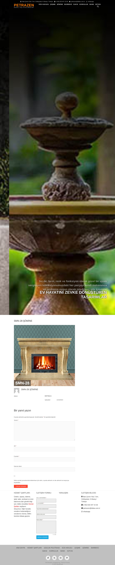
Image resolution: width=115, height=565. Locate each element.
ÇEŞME (53, 4)
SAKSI (75, 4)
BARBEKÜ (68, 4)
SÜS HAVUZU (44, 4)
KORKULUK (83, 4)
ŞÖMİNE (60, 4)
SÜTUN (98, 4)
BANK (92, 4)
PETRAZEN (24, 5)
